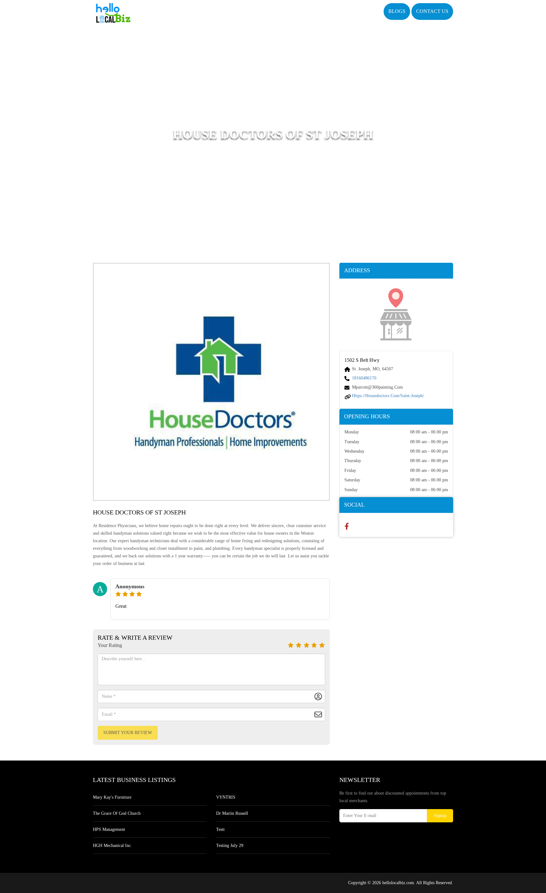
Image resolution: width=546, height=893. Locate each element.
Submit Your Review (127, 732)
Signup (440, 815)
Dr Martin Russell (232, 813)
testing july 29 (229, 845)
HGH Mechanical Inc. (112, 845)
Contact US (432, 11)
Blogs (396, 11)
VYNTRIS (225, 797)
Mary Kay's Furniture (112, 797)
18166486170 (364, 378)
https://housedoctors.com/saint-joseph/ (388, 395)
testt (220, 829)
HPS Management (109, 829)
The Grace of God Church (117, 813)
